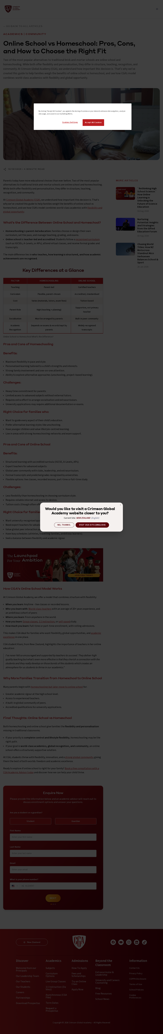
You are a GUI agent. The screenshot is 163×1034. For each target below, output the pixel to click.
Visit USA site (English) (92, 524)
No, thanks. (64, 524)
